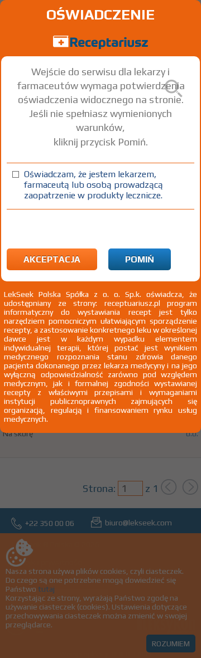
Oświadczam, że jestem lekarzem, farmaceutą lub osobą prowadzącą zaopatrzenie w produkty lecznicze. (93, 185)
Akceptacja (51, 259)
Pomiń (139, 259)
